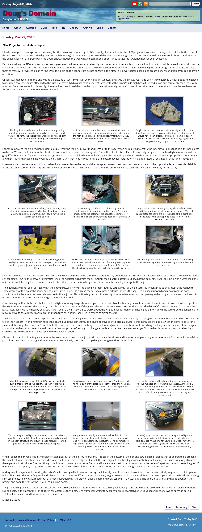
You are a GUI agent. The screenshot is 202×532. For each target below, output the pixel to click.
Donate (112, 27)
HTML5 (61, 520)
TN (63, 27)
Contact (9, 520)
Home (5, 27)
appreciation (123, 18)
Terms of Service (26, 520)
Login (100, 27)
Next (194, 507)
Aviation (31, 27)
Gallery (74, 27)
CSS (69, 520)
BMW (44, 27)
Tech (54, 27)
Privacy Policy (46, 520)
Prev (168, 507)
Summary (181, 507)
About (17, 27)
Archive (87, 27)
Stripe (157, 16)
